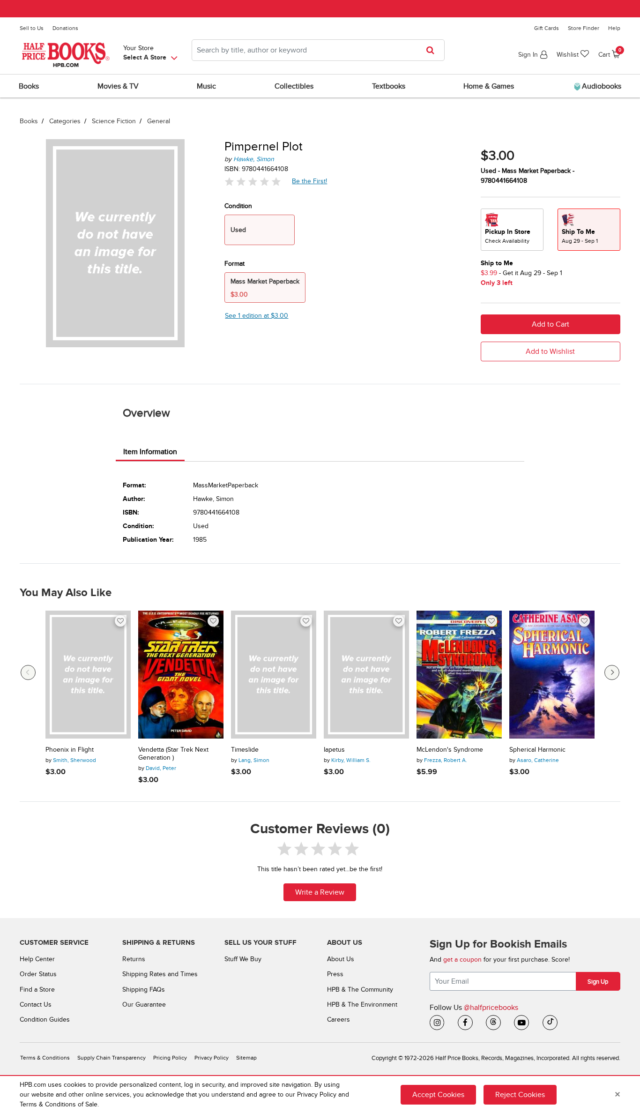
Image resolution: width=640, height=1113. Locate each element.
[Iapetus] (366, 675)
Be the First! (309, 181)
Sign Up (598, 982)
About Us (340, 959)
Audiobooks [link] (600, 86)
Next (611, 672)
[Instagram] (437, 1022)
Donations (65, 28)
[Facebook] (465, 1022)
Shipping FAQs (143, 989)
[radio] (512, 230)
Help (614, 28)
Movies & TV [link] (118, 86)
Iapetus (334, 750)
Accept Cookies (438, 1094)
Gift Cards (546, 28)
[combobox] (318, 50)
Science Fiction (114, 121)
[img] (252, 181)
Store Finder (583, 28)
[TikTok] (550, 1022)
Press (335, 974)
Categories (65, 121)
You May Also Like (66, 592)
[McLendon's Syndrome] (459, 675)
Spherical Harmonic (537, 750)
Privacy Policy (211, 1057)
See (256, 316)
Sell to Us (32, 28)
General (158, 121)
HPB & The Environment (362, 1004)
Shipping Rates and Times (160, 974)
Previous (28, 672)
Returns (133, 959)
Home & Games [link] (488, 86)
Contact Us (36, 1004)
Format (234, 264)
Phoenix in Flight (69, 750)
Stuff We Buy (242, 959)
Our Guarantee (144, 1004)
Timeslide (245, 750)
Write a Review (319, 892)
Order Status (38, 974)
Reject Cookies (520, 1094)
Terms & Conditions (45, 1057)
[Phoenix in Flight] (88, 675)
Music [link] (206, 86)
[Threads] (493, 1022)
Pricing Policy (170, 1057)
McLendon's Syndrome (450, 750)
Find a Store (37, 989)
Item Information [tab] (150, 451)
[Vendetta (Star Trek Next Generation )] (180, 675)
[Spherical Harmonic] (552, 675)
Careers (338, 1019)
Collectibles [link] (294, 86)
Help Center (37, 959)
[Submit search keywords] (433, 50)
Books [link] (29, 86)
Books (29, 121)
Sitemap (246, 1057)
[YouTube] (521, 1022)
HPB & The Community (360, 989)
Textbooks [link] (388, 86)
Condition (238, 206)
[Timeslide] (273, 675)
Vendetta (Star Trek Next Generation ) (173, 754)
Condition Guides (45, 1019)
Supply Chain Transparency (111, 1057)
